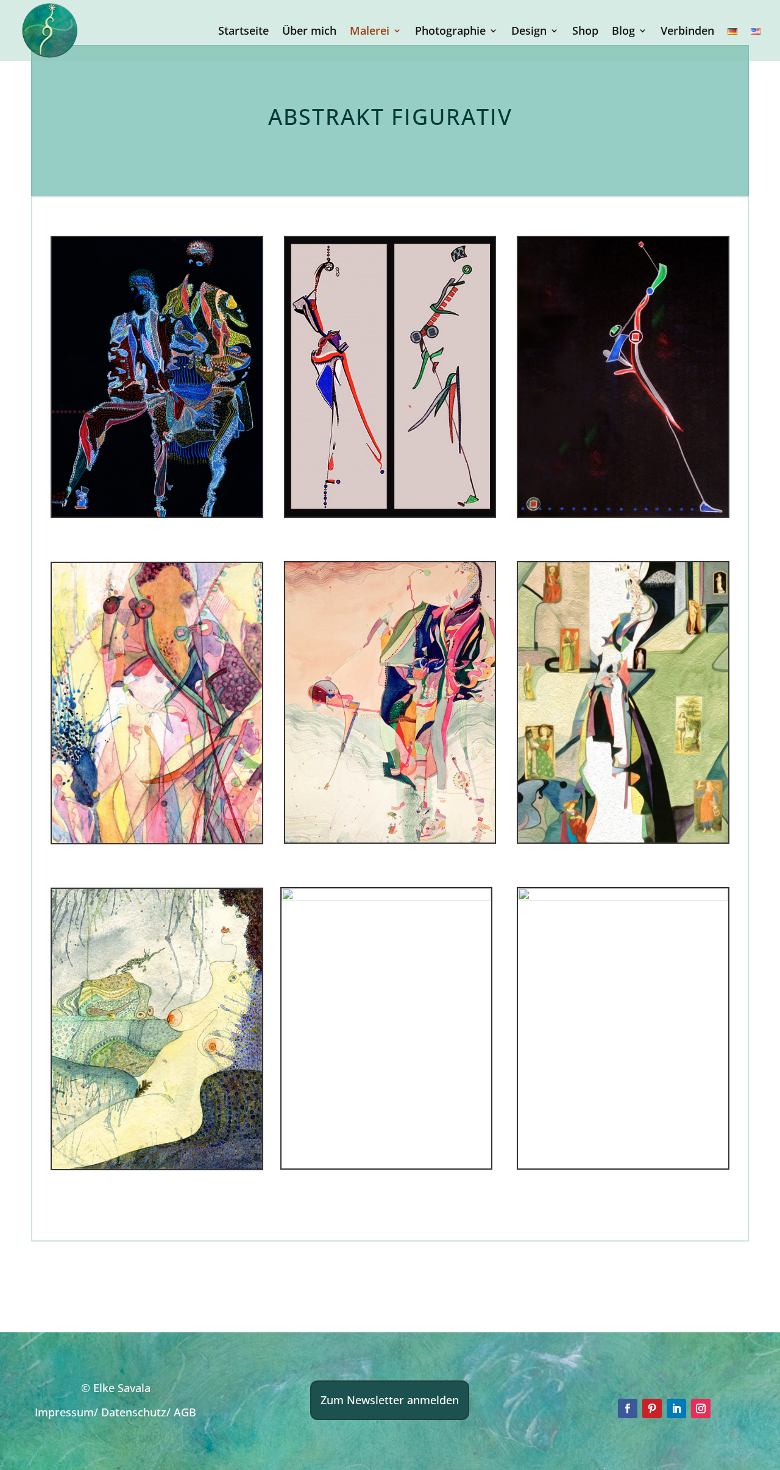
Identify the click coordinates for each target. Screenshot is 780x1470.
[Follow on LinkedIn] (676, 1408)
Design (529, 32)
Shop (585, 32)
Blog (623, 32)
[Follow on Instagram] (701, 1408)
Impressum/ (68, 1412)
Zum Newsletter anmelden (390, 1400)
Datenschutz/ (137, 1412)
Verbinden (687, 32)
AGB (185, 1412)
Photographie (450, 32)
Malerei (369, 32)
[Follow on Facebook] (627, 1408)
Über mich (309, 32)
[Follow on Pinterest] (652, 1408)
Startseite (243, 32)
